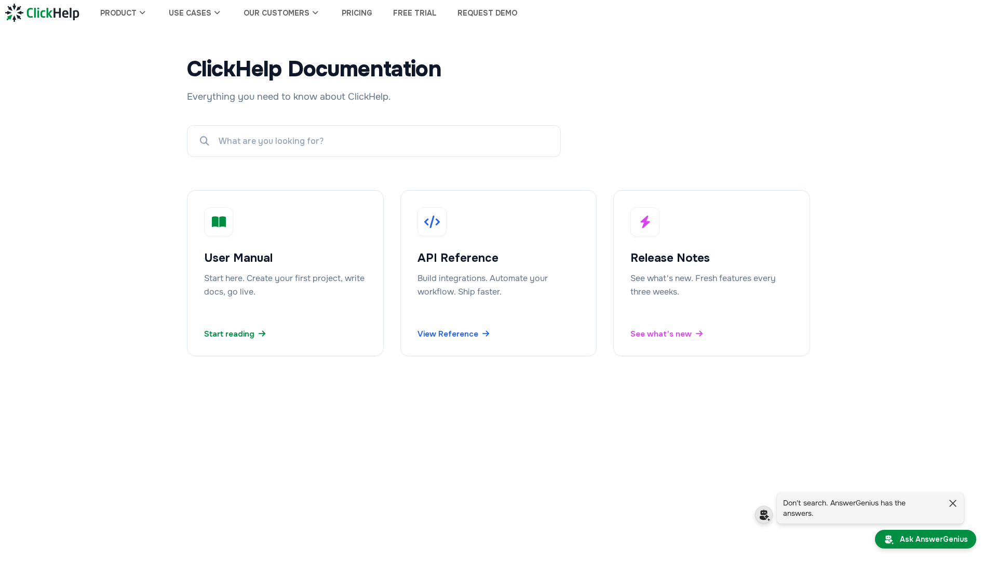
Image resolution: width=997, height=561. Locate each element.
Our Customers (276, 13)
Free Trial (415, 13)
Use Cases (190, 13)
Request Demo (487, 13)
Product (118, 13)
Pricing (357, 13)
